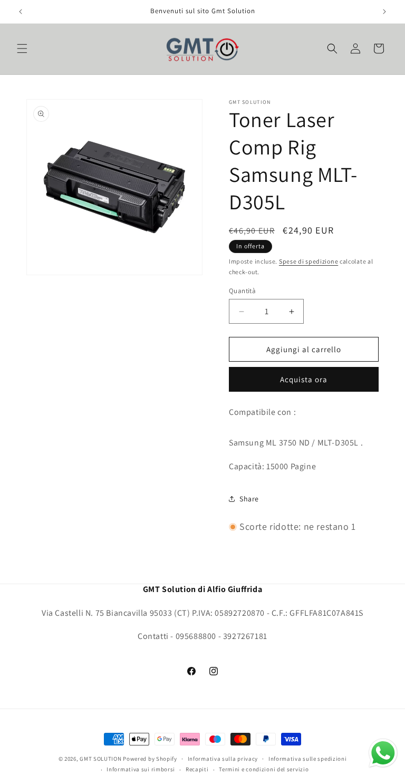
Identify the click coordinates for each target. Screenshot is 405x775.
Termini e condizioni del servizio (263, 769)
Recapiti (197, 769)
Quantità (242, 290)
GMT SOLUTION (100, 758)
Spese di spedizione (308, 261)
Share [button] (249, 498)
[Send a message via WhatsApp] (383, 753)
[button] (22, 48)
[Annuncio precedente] (20, 11)
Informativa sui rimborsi (141, 769)
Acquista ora (303, 379)
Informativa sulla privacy (223, 758)
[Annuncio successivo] (384, 11)
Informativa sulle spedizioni (307, 758)
